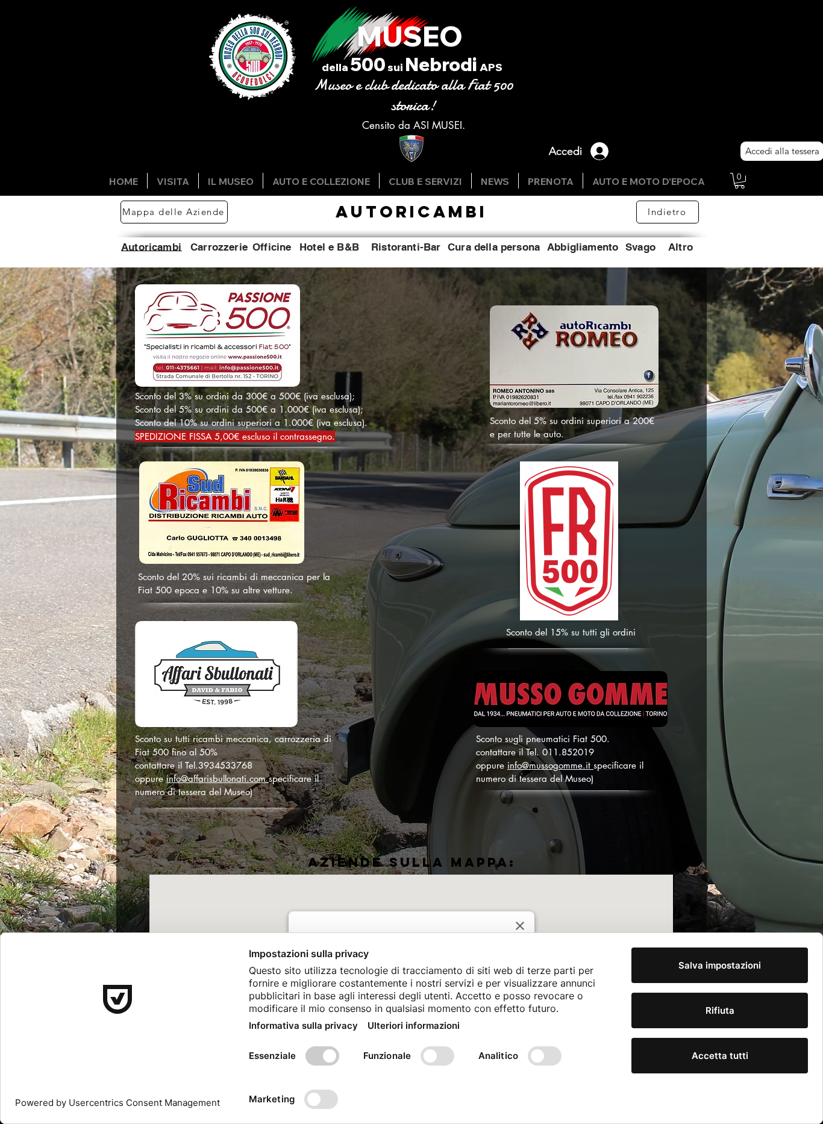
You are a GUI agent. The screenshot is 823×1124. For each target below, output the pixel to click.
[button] (739, 181)
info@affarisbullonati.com (217, 778)
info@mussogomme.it (550, 765)
